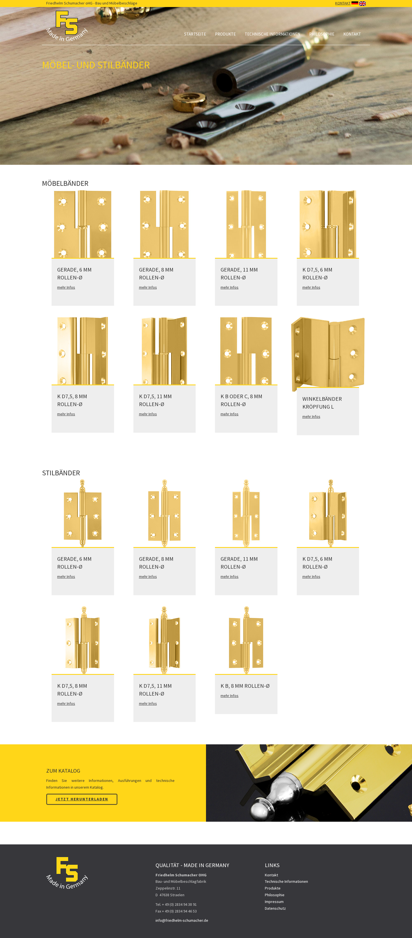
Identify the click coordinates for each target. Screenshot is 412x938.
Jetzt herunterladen (81, 799)
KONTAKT (343, 3)
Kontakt (352, 34)
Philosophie (321, 34)
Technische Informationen (272, 34)
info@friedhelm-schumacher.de (182, 920)
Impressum (274, 901)
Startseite (195, 34)
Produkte (225, 34)
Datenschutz (275, 908)
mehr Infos (66, 287)
